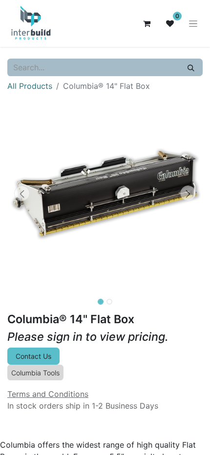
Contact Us (33, 356)
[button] (22, 193)
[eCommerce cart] (146, 23)
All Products (29, 86)
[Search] (191, 67)
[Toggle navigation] (193, 24)
